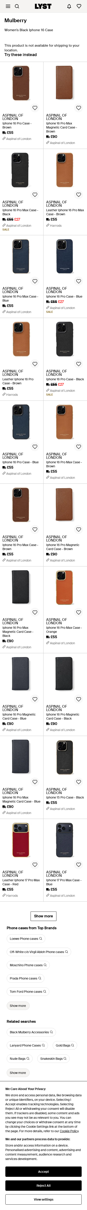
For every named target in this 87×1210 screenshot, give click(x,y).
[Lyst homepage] (43, 6)
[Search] (16, 6)
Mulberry (15, 20)
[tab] (20, 57)
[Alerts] (69, 6)
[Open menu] (8, 6)
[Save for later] (34, 107)
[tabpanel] (43, 491)
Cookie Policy (69, 1131)
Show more (43, 916)
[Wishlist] (79, 6)
